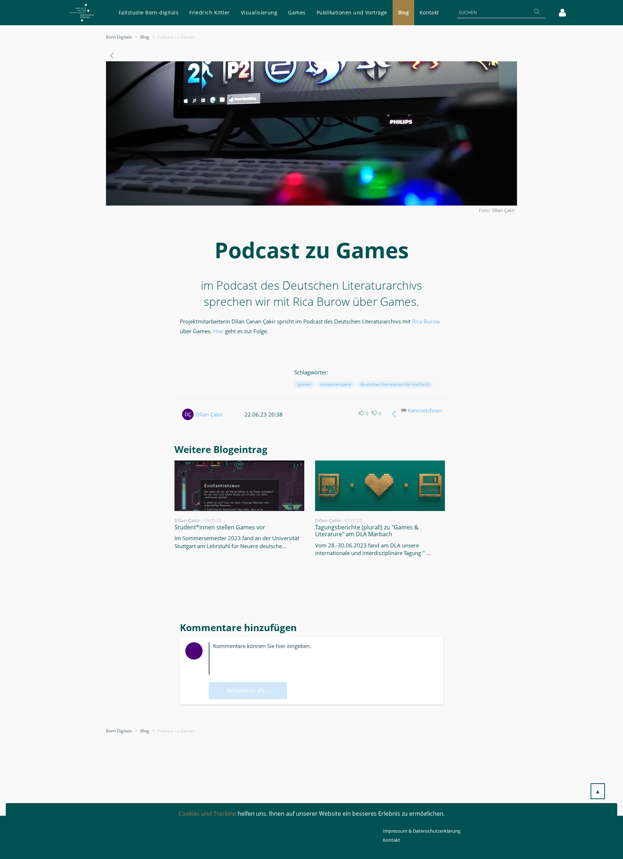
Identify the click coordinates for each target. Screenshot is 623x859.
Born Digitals (119, 37)
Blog (144, 37)
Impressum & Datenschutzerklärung (421, 831)
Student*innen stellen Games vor (219, 527)
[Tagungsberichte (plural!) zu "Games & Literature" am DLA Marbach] (380, 486)
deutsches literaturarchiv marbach (394, 384)
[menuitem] (148, 12)
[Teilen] (393, 414)
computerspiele (336, 384)
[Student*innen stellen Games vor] (239, 486)
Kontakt (391, 840)
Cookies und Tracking (207, 814)
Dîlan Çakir (209, 414)
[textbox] (323, 658)
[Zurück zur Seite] (112, 55)
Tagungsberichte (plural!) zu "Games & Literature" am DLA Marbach (367, 530)
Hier (219, 331)
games (305, 384)
